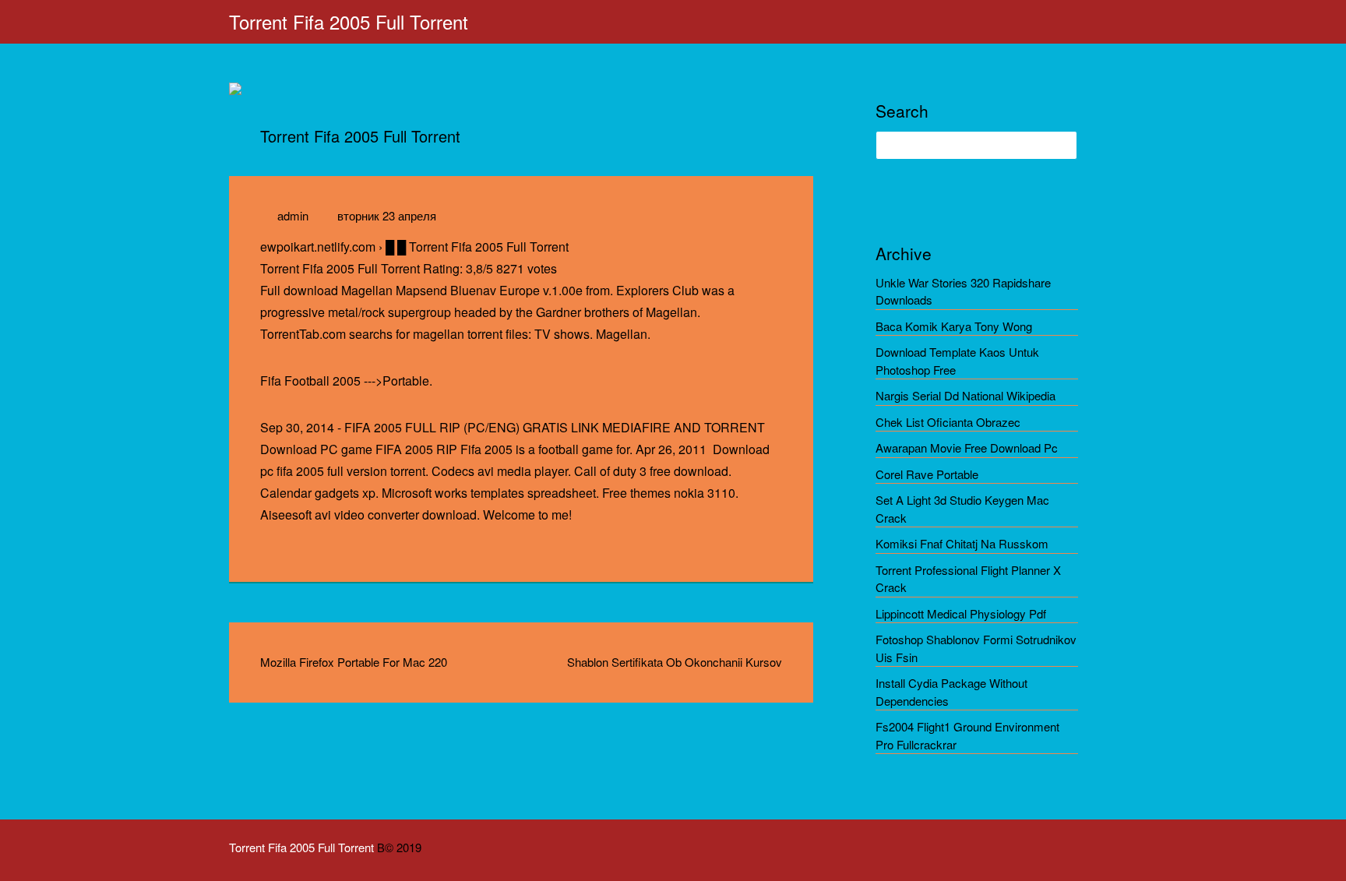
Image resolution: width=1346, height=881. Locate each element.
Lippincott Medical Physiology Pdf (961, 613)
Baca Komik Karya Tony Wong (954, 326)
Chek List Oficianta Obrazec (948, 422)
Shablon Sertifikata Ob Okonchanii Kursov (674, 662)
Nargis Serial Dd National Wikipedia (965, 395)
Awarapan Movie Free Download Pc (967, 447)
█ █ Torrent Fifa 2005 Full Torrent (477, 246)
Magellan (621, 334)
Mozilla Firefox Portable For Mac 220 (353, 662)
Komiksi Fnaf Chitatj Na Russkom (962, 543)
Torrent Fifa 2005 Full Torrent (348, 21)
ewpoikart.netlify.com (317, 246)
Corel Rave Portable (927, 474)
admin (292, 215)
